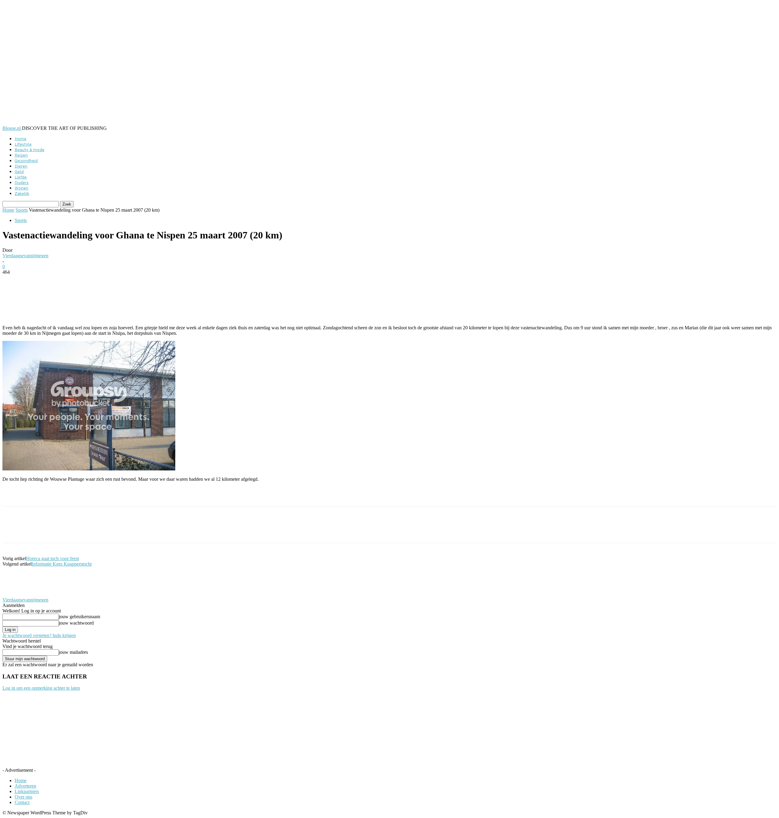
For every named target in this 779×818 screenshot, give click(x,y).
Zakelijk (22, 193)
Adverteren (25, 786)
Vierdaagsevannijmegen (25, 255)
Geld (19, 171)
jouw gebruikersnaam (79, 616)
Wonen (21, 188)
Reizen (21, 155)
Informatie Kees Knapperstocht (62, 564)
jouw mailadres (73, 652)
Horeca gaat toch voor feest (52, 558)
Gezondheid (26, 160)
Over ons (23, 796)
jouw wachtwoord (76, 623)
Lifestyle (23, 144)
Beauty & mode (29, 149)
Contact (22, 802)
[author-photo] (17, 594)
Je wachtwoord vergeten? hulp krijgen (39, 635)
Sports (22, 210)
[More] (150, 281)
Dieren (21, 166)
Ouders (22, 182)
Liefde (21, 177)
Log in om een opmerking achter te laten (41, 688)
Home (20, 139)
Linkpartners (27, 791)
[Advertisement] (73, 496)
